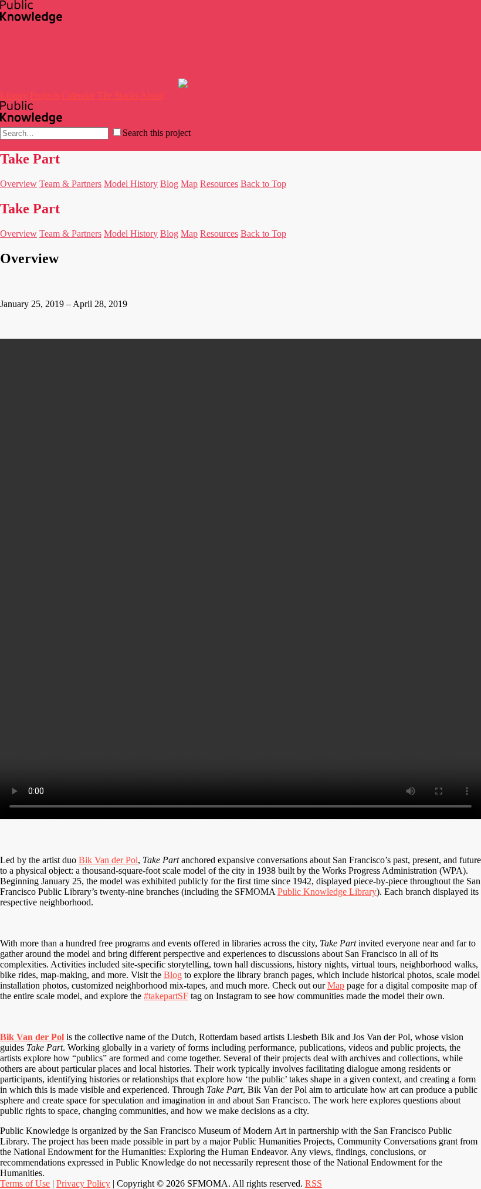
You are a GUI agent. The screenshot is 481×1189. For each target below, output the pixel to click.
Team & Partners (70, 184)
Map (189, 184)
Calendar (78, 95)
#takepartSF (166, 996)
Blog (169, 184)
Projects (44, 95)
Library (14, 95)
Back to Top (263, 184)
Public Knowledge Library (327, 892)
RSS (313, 1183)
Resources (219, 184)
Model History (131, 184)
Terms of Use (25, 1183)
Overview (18, 184)
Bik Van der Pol (108, 860)
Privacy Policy (83, 1183)
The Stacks (117, 95)
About (152, 95)
